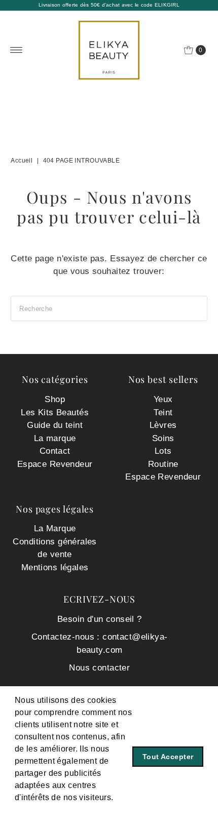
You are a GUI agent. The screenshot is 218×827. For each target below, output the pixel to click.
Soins (163, 438)
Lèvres (163, 425)
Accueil (21, 160)
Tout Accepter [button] (168, 757)
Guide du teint (55, 425)
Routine (163, 464)
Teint (163, 412)
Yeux (163, 399)
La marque (55, 438)
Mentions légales (55, 567)
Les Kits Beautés (55, 412)
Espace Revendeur (55, 464)
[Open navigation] (16, 50)
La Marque (55, 528)
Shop (55, 399)
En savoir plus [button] (43, 811)
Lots (163, 451)
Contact (55, 451)
